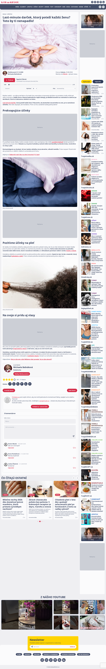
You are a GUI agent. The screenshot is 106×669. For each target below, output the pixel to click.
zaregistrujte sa (44, 401)
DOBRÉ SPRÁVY (96, 312)
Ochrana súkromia (68, 654)
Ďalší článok (72, 390)
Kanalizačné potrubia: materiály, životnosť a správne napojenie (95, 446)
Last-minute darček (9, 103)
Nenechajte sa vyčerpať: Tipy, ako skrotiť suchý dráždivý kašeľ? (97, 285)
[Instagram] (98, 2)
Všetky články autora (22, 374)
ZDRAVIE (46, 7)
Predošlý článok (8, 390)
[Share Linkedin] (25, 384)
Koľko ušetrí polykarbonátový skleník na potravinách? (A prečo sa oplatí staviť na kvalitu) (97, 364)
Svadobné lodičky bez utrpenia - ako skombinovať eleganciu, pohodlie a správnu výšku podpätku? (97, 166)
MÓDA (68, 7)
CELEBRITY (23, 7)
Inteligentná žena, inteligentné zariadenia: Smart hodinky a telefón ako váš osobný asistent (97, 300)
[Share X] (18, 384)
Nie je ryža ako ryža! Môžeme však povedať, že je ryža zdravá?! (31, 359)
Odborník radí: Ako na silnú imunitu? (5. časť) (24, 155)
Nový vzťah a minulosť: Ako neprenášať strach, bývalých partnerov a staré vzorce (97, 227)
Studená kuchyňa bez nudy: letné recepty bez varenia (97, 487)
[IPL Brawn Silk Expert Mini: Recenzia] (92, 623)
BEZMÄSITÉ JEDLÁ (97, 483)
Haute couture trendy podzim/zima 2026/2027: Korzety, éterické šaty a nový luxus (97, 256)
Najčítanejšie (86, 81)
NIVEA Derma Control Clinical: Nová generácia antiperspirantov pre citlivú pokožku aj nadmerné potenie (97, 333)
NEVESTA (94, 159)
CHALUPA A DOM (96, 440)
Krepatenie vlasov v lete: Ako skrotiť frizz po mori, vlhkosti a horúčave (97, 136)
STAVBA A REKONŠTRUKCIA (97, 411)
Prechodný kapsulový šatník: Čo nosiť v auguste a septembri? (97, 89)
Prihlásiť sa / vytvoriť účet (40, 406)
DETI (92, 345)
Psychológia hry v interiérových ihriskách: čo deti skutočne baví (97, 349)
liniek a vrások (71, 251)
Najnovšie (98, 81)
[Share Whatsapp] (14, 384)
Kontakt (27, 654)
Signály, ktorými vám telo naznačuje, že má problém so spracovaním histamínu (97, 210)
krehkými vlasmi (33, 356)
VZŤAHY (35, 7)
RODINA (94, 234)
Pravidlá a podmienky (51, 654)
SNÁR (63, 7)
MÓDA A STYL (95, 250)
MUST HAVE (95, 175)
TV (90, 7)
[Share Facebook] (10, 384)
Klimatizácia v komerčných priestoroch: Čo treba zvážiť (96, 430)
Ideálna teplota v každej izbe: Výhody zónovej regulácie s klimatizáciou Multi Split (97, 460)
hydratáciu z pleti (17, 256)
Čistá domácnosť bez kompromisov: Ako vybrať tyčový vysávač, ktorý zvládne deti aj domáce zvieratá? (97, 506)
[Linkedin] (103, 2)
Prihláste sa (15, 397)
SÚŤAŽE (86, 7)
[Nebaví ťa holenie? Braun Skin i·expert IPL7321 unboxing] (66, 623)
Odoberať (72, 647)
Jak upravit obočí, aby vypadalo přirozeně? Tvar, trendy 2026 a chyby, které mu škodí (97, 270)
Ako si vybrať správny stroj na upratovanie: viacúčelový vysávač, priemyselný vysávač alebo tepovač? (96, 398)
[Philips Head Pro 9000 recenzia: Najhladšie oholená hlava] (92, 607)
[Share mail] (29, 384)
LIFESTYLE (29, 7)
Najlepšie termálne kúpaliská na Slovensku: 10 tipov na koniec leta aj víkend (96, 113)
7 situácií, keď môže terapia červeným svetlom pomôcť (96, 195)
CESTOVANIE (74, 7)
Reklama (37, 654)
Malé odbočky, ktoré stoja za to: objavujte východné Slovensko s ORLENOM (97, 318)
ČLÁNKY (94, 280)
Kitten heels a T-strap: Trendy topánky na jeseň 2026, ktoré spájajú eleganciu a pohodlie (97, 148)
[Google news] (59, 660)
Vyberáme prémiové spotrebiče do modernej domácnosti (95, 475)
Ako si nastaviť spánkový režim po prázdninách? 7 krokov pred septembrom (96, 239)
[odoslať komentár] (73, 436)
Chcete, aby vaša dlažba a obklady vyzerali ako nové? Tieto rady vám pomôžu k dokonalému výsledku (97, 382)
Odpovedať (11, 448)
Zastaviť (7, 88)
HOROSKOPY (57, 7)
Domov (4, 14)
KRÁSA (17, 7)
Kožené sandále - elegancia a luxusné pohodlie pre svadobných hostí (97, 180)
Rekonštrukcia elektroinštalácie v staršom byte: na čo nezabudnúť (97, 417)
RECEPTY (41, 7)
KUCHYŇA (94, 470)
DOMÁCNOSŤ (95, 375)
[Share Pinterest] (22, 384)
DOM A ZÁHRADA (97, 358)
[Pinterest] (101, 2)
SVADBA (81, 7)
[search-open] (103, 7)
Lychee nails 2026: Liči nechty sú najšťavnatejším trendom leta (97, 124)
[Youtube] (95, 2)
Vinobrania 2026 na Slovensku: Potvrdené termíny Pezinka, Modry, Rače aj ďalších (97, 101)
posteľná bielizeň (57, 142)
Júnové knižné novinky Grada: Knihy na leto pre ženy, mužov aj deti (97, 520)
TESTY (51, 7)
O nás (19, 654)
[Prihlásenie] (100, 7)
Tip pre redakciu (83, 654)
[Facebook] (92, 2)
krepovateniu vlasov (20, 349)
